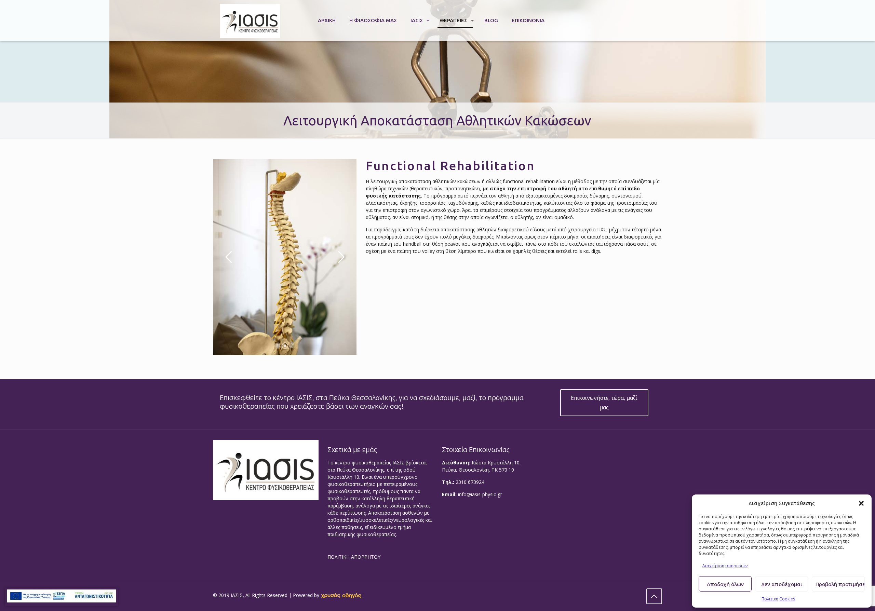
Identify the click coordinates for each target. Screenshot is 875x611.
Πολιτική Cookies (778, 599)
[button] (861, 503)
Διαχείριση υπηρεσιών (725, 566)
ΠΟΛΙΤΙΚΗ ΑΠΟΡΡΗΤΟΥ (353, 557)
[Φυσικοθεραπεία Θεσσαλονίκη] (250, 20)
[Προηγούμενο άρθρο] (654, 596)
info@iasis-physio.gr (480, 494)
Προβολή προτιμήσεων (840, 584)
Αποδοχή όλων (725, 584)
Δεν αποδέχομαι (782, 584)
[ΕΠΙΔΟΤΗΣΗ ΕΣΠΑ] (61, 596)
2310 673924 (470, 482)
